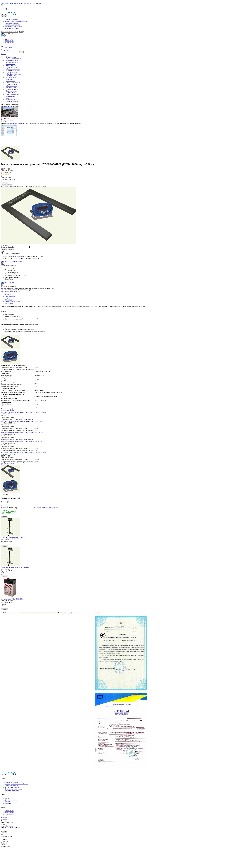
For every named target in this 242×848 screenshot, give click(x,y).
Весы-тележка (10, 81)
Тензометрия (10, 92)
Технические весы (12, 60)
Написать (4, 817)
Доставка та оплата (11, 800)
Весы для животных (13, 82)
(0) (1, 176)
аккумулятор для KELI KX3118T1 (12, 599)
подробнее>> (5, 118)
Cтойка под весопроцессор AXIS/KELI (13, 537)
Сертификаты (9, 303)
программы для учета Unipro (19, 123)
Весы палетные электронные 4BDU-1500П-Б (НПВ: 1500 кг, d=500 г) (23, 412)
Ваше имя (4, 502)
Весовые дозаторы (12, 89)
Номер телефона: (6, 247)
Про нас (7, 798)
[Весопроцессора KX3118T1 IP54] (10, 363)
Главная (3, 54)
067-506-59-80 (9, 41)
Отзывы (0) (8, 300)
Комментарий (5, 506)
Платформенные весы (13, 74)
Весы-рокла (10, 79)
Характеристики (10, 296)
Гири (7, 98)
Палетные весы (11, 76)
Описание (8, 294)
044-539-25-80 (9, 39)
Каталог (4, 16)
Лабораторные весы (13, 69)
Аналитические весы (13, 70)
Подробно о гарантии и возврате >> (12, 261)
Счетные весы (10, 64)
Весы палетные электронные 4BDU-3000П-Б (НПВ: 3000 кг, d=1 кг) (23, 441)
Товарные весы (11, 72)
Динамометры (10, 96)
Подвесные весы (11, 84)
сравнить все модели (7, 410)
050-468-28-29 (9, 42)
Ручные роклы (10, 99)
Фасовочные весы (12, 62)
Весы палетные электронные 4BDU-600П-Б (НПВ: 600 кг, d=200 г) (22, 421)
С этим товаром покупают (13, 301)
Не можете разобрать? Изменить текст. (46, 507)
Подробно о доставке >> (9, 282)
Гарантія (7, 801)
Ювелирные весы (11, 67)
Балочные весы (11, 77)
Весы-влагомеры (11, 91)
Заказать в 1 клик (7, 184)
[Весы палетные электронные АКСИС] (10, 160)
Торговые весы (11, 57)
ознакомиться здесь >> (94, 612)
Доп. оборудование (12, 101)
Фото (6, 298)
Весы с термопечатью (13, 59)
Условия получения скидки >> (10, 291)
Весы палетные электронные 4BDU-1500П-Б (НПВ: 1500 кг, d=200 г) (23, 452)
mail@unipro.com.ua (7, 826)
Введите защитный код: (8, 507)
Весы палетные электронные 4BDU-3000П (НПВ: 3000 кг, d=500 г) (22, 432)
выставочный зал (7, 106)
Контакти (8, 803)
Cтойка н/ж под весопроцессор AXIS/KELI (15, 567)
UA (6, 8)
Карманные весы (11, 65)
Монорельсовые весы (13, 87)
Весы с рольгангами (12, 94)
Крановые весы (11, 86)
